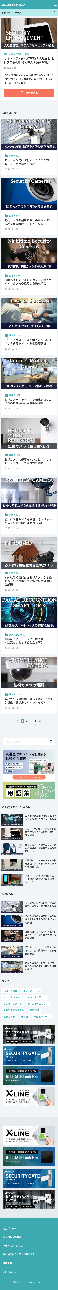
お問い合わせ (10, 1271)
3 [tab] (32, 102)
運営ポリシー (9, 1228)
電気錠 (24, 1016)
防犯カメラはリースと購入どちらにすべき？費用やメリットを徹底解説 (40, 950)
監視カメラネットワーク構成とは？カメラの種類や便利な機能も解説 (40, 966)
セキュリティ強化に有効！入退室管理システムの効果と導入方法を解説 (40, 832)
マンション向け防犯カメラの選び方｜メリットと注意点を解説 (40, 904)
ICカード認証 (10, 990)
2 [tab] (29, 102)
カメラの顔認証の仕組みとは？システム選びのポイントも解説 (40, 817)
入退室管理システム (14, 1010)
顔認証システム (41, 1016)
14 (35, 722)
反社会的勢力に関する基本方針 (19, 1254)
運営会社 (7, 1263)
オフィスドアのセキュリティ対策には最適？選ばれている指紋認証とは (40, 848)
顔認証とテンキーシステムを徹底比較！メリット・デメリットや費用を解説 (40, 863)
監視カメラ (9, 1016)
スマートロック (11, 997)
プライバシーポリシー (14, 1246)
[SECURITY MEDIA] (13, 5)
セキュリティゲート (35, 997)
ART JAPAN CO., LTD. (30, 1282)
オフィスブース (31, 990)
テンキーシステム (13, 1003)
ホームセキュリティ (38, 1003)
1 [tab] (26, 102)
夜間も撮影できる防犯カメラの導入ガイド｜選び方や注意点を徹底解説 (40, 935)
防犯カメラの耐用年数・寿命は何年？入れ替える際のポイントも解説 (40, 919)
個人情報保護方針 (12, 1237)
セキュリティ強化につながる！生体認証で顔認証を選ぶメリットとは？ (40, 879)
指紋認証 (34, 1010)
